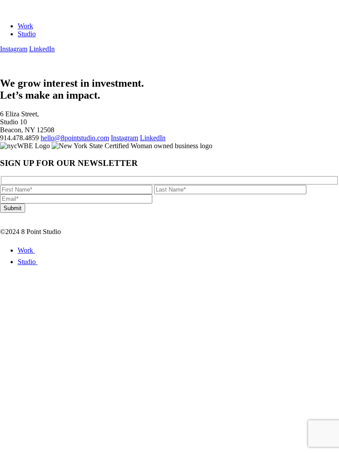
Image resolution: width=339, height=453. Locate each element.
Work (25, 26)
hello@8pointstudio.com (75, 138)
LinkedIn (42, 49)
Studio (27, 34)
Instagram (13, 49)
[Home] (31, 11)
